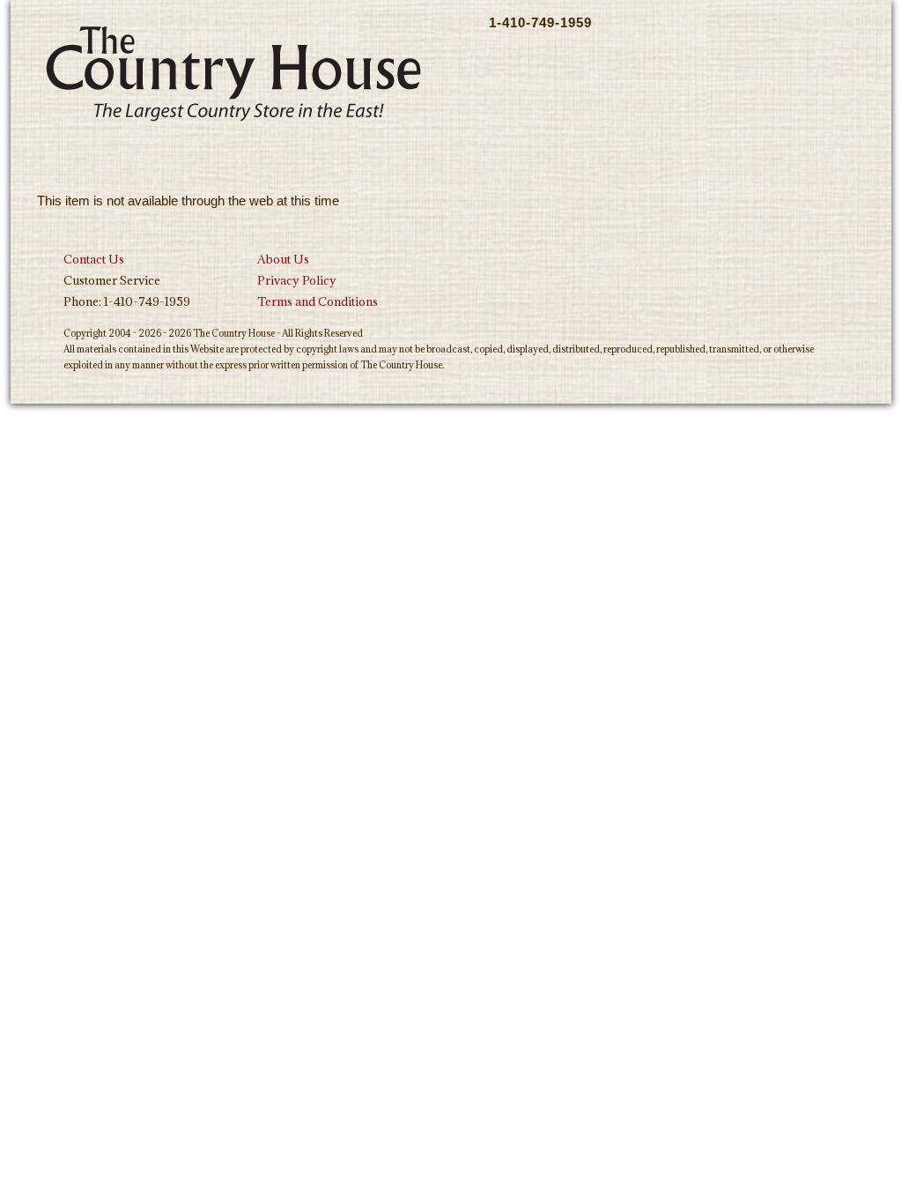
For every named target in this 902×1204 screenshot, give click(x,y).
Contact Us (93, 259)
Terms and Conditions (317, 301)
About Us (283, 259)
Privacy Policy (296, 280)
